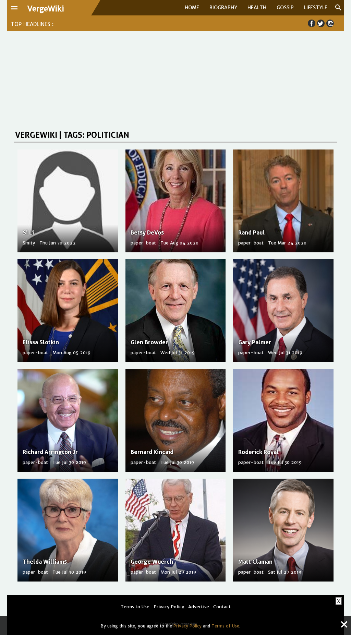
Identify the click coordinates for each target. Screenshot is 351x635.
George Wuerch (152, 561)
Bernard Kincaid (152, 451)
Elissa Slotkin (41, 342)
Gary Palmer (254, 342)
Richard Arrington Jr (50, 451)
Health (256, 7)
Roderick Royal (258, 451)
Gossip (285, 7)
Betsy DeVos (147, 232)
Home (192, 7)
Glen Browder (149, 342)
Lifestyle (315, 7)
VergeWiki (45, 8)
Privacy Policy (187, 625)
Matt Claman (255, 561)
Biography (223, 7)
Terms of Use (225, 625)
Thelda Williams (45, 561)
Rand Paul (251, 232)
